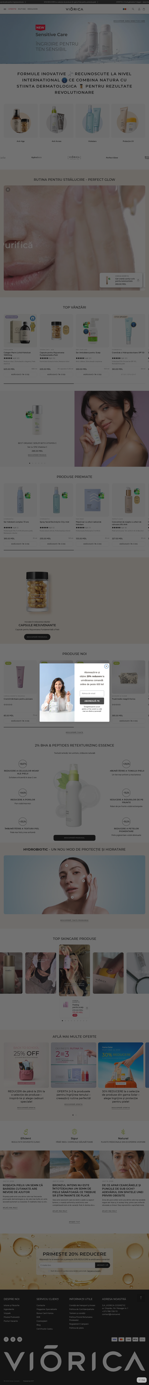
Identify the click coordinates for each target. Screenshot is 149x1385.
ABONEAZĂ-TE (92, 701)
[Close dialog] (106, 666)
